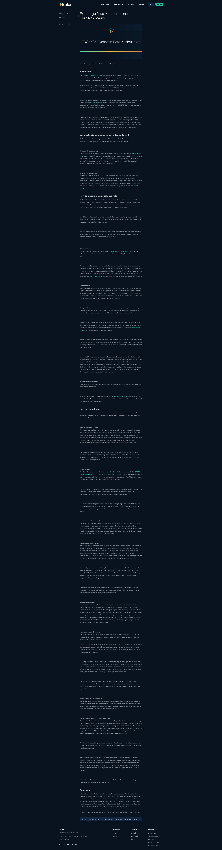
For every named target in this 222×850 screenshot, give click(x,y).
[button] (106, 4)
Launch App (159, 4)
